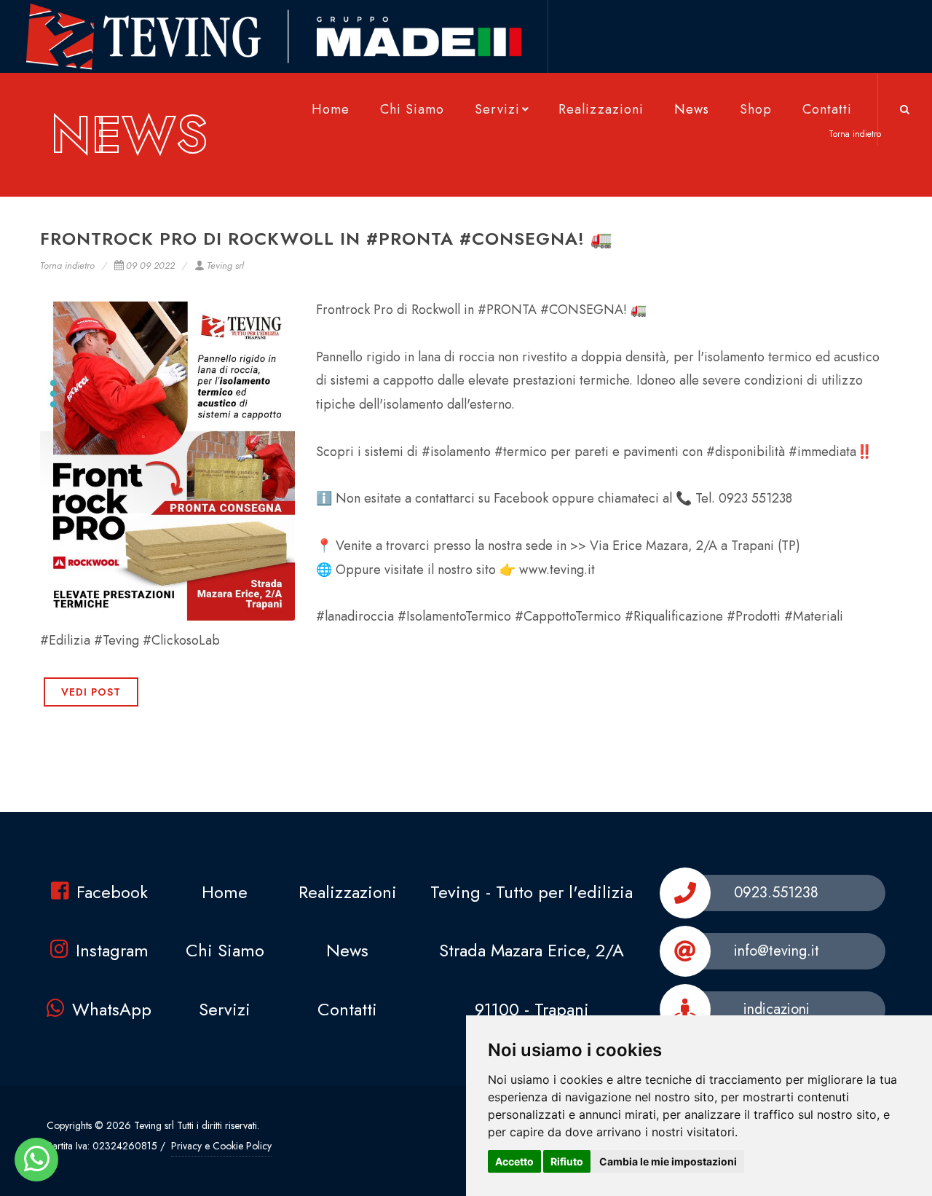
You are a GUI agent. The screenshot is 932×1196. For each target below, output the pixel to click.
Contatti (827, 109)
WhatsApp (111, 1009)
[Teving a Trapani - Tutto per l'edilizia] (37, 1159)
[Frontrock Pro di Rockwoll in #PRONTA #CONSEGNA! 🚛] (167, 461)
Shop (756, 109)
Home (331, 109)
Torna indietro (67, 265)
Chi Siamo (412, 109)
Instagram (112, 950)
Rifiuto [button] (566, 1161)
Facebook (112, 892)
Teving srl (225, 265)
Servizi (497, 109)
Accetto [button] (514, 1161)
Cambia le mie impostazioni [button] (668, 1161)
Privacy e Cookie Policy (221, 1145)
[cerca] (905, 107)
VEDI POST (91, 692)
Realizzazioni (601, 109)
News (691, 109)
